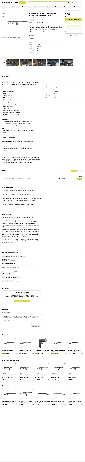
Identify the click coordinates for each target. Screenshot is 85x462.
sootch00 (5, 196)
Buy (79, 179)
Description (32, 38)
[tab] (7, 67)
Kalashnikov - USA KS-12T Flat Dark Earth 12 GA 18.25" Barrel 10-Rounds (17, 178)
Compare (72, 31)
